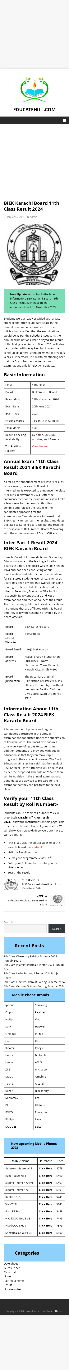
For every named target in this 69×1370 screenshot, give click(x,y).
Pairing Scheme (14, 1281)
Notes (7, 1276)
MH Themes (56, 1311)
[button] (63, 120)
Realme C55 (13, 1197)
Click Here (45, 1168)
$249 (59, 1197)
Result (8, 1285)
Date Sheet (11, 1263)
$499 (59, 1175)
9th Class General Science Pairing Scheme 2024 (34, 986)
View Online (40, 446)
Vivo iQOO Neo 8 (16, 1225)
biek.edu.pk (35, 847)
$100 (59, 1233)
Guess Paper (12, 1268)
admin (33, 217)
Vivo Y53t (11, 1204)
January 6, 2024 (15, 217)
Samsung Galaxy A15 (18, 1168)
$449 (59, 1211)
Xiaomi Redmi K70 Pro (19, 1183)
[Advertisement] (34, 34)
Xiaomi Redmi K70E (17, 1190)
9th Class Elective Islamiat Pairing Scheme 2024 (34, 982)
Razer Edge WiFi (15, 1175)
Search (8, 922)
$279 (59, 1168)
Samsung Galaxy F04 (18, 1233)
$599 (59, 1190)
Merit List (10, 1272)
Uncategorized (13, 1289)
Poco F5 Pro (12, 1211)
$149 (59, 1204)
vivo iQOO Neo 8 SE (17, 1218)
